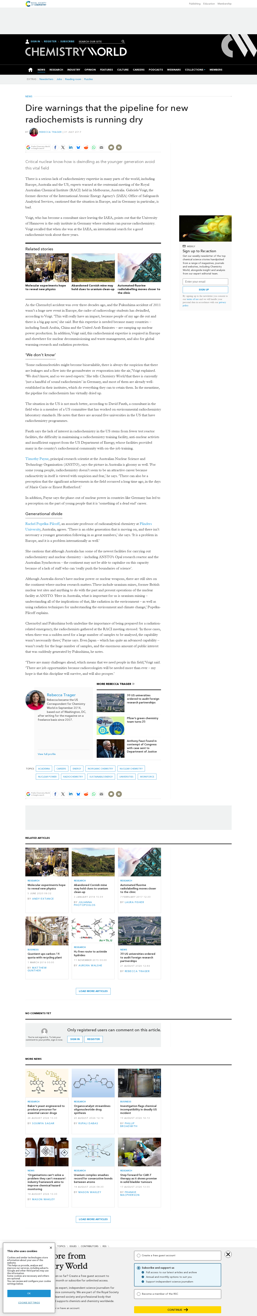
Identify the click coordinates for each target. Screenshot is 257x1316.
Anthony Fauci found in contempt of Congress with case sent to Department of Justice (142, 746)
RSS (104, 1246)
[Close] (51, 1248)
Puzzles (88, 79)
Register (50, 41)
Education (209, 3)
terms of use (193, 299)
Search (123, 41)
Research (34, 880)
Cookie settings (29, 1302)
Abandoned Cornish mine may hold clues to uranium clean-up (93, 287)
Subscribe (67, 41)
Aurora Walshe (90, 965)
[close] (161, 139)
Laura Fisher (134, 902)
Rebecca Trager (50, 132)
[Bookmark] (119, 147)
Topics (61, 1246)
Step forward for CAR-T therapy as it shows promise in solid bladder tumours (138, 1178)
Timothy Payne (37, 459)
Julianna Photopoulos (85, 904)
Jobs (59, 79)
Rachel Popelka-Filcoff (42, 524)
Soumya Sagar (43, 1123)
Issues (73, 1246)
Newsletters (46, 79)
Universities (126, 776)
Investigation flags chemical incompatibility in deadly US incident (138, 1109)
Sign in (75, 1039)
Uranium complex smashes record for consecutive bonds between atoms (93, 1178)
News (28, 96)
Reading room (73, 79)
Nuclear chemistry (131, 768)
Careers (61, 768)
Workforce (147, 776)
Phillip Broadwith (129, 1125)
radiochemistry (73, 776)
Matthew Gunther (37, 969)
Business (33, 949)
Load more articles (93, 991)
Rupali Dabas (88, 1123)
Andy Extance (43, 898)
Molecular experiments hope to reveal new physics (45, 287)
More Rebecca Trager (114, 684)
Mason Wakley (43, 1199)
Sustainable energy (101, 776)
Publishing (195, 3)
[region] (29, 1277)
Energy (77, 768)
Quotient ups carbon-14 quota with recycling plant (45, 955)
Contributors (89, 1246)
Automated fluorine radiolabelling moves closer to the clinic (139, 289)
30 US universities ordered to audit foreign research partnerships (143, 699)
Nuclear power (47, 776)
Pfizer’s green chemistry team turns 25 (142, 720)
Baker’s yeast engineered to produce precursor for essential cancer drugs (46, 1109)
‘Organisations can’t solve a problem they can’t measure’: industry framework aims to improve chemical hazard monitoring (47, 1182)
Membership (225, 3)
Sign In (35, 41)
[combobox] (101, 41)
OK (29, 1293)
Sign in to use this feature (144, 139)
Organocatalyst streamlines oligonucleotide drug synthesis (92, 1109)
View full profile (47, 754)
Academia (44, 768)
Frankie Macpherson (130, 1194)
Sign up (204, 289)
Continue (174, 1309)
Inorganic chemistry (100, 768)
